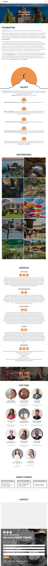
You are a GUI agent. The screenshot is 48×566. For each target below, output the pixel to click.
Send (6, 557)
